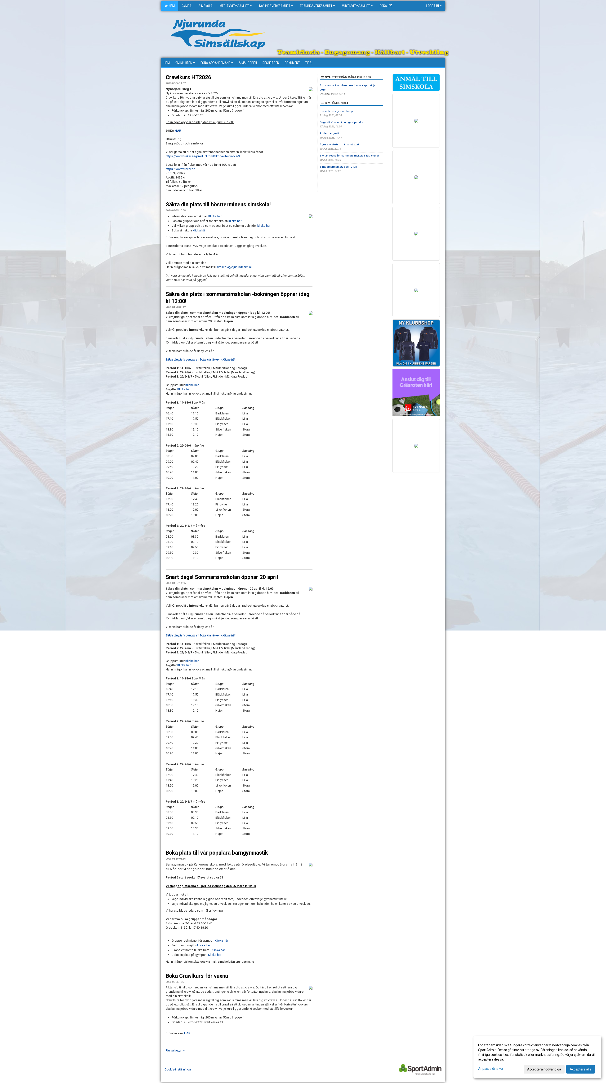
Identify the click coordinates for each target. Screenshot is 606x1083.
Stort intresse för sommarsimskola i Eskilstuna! (349, 155)
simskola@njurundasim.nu (234, 267)
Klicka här (215, 216)
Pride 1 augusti (329, 133)
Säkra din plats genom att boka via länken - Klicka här (201, 359)
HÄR (178, 130)
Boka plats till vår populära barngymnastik (217, 853)
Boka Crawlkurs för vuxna (197, 976)
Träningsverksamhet (316, 6)
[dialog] (537, 1057)
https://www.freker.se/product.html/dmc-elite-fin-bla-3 (203, 156)
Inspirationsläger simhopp (336, 111)
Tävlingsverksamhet (274, 6)
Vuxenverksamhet (356, 6)
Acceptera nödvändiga (544, 1069)
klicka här (234, 221)
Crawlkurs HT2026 (188, 77)
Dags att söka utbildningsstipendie (341, 122)
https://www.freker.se (180, 169)
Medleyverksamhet (234, 6)
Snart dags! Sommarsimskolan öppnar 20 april (222, 577)
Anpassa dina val (491, 1068)
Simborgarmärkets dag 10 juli (338, 166)
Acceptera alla (580, 1069)
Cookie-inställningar (178, 1069)
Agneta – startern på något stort (339, 144)
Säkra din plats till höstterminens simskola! (218, 204)
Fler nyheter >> (175, 1050)
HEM (171, 6)
